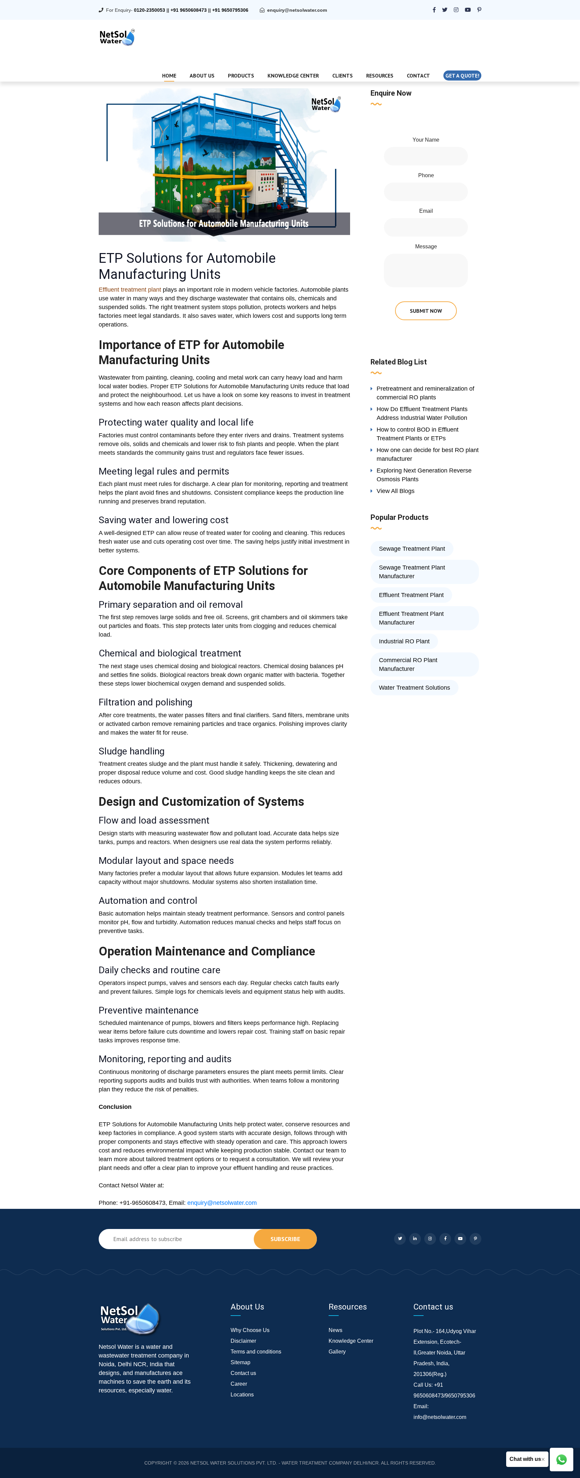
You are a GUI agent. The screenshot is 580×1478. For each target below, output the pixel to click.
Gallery (337, 1351)
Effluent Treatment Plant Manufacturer (411, 618)
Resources (379, 75)
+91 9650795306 (230, 10)
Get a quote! (462, 75)
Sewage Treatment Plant (412, 548)
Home (169, 75)
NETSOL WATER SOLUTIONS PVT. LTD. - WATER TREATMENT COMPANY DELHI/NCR (284, 1463)
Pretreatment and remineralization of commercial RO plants (425, 393)
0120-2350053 (149, 10)
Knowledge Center (293, 75)
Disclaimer (243, 1341)
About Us (202, 75)
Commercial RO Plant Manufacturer (408, 664)
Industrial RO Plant (404, 641)
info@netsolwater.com (440, 1417)
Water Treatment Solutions (414, 687)
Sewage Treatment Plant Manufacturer (412, 572)
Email (426, 211)
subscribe (285, 1239)
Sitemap (240, 1362)
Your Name (426, 140)
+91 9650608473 (189, 10)
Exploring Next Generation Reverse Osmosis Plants (424, 475)
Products (241, 75)
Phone (426, 175)
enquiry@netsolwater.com (297, 10)
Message (426, 246)
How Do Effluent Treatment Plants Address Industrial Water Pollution (422, 413)
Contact (418, 75)
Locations (242, 1394)
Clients (342, 75)
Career (239, 1384)
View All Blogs (396, 491)
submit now (426, 310)
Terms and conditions (256, 1351)
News (335, 1330)
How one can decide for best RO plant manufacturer (428, 454)
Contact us (243, 1373)
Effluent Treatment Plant (411, 595)
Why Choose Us (250, 1330)
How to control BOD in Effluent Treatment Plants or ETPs (417, 434)
